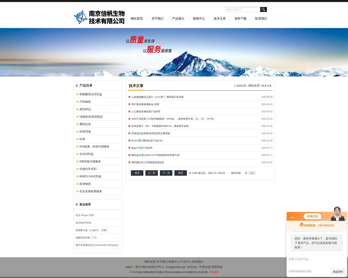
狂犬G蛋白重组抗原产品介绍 (147, 140)
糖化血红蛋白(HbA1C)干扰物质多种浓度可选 (155, 155)
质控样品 (85, 109)
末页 (180, 172)
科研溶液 (85, 131)
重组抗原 (85, 124)
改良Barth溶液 (83, 222)
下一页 (166, 172)
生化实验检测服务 (91, 191)
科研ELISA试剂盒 (91, 176)
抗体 (82, 139)
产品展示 (178, 18)
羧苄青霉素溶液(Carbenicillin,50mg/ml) (97, 245)
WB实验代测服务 (90, 161)
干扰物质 (85, 101)
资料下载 (240, 18)
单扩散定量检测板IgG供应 (146, 104)
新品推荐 (85, 204)
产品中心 (186, 261)
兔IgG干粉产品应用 (142, 147)
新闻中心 (199, 18)
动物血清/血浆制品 (91, 116)
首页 (137, 172)
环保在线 (205, 267)
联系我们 (261, 18)
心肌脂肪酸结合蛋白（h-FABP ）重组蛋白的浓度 (158, 97)
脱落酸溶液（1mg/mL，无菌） (92, 230)
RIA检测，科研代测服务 (95, 146)
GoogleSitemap (175, 267)
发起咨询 (338, 271)
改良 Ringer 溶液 (85, 215)
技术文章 (220, 18)
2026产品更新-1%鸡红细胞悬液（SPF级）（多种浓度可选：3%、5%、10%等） (174, 118)
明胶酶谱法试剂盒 (91, 94)
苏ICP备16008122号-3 (149, 267)
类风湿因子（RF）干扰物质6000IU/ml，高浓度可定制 (160, 126)
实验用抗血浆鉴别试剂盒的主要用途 (151, 133)
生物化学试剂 (88, 168)
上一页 (151, 172)
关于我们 (157, 18)
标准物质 (85, 183)
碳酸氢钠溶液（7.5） (87, 237)
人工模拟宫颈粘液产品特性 (146, 111)
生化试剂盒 (87, 154)
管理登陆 (217, 267)
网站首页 (137, 18)
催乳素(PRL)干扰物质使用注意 (148, 162)
